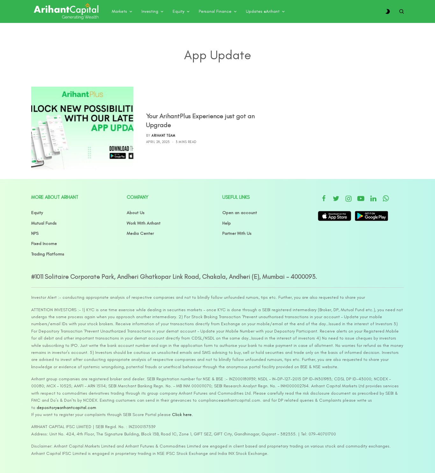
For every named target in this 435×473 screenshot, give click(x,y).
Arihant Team (163, 135)
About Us (136, 212)
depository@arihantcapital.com (66, 407)
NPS (35, 233)
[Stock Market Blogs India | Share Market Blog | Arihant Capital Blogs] (66, 11)
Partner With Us (237, 233)
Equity (37, 212)
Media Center (140, 233)
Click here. (182, 414)
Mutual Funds (44, 223)
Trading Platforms (47, 254)
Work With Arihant (143, 223)
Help (226, 223)
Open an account (239, 212)
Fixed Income (44, 243)
